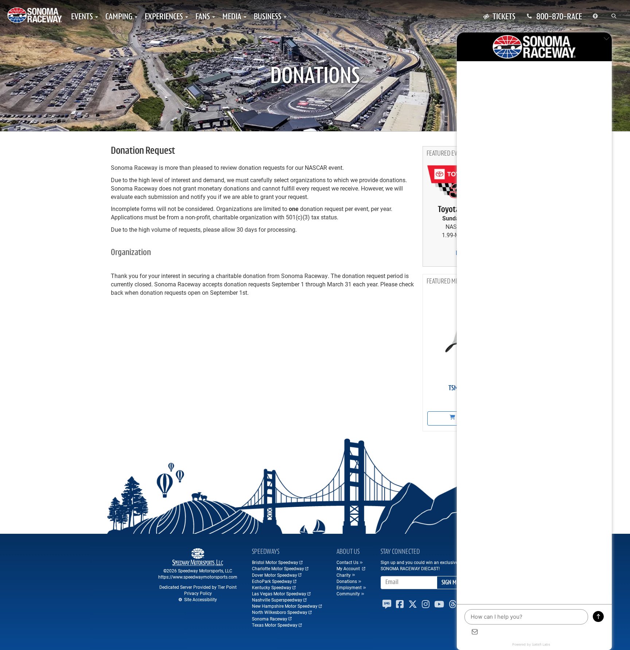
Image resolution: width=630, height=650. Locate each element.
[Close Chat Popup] (606, 39)
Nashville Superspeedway (277, 600)
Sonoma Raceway (269, 619)
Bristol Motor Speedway (275, 562)
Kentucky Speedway (271, 587)
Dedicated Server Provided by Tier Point (198, 587)
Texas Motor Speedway (275, 625)
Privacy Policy (198, 593)
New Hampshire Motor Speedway (285, 606)
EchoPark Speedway (272, 581)
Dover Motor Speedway (274, 575)
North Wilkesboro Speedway (279, 612)
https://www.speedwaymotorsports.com (197, 577)
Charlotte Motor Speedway (278, 568)
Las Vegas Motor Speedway (279, 593)
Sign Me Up (454, 583)
